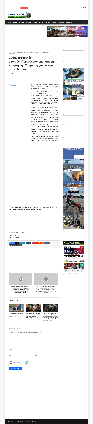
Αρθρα (54, 22)
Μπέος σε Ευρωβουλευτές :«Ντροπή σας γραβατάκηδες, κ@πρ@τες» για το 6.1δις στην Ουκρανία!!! (49, 7)
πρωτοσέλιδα (71, 273)
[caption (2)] (73, 78)
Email (10, 355)
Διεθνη (15, 52)
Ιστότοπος (36, 355)
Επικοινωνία (69, 22)
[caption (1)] (73, 170)
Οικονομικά (29, 22)
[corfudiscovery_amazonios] (77, 31)
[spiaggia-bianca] (57, 31)
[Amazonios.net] (19, 15)
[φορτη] (73, 101)
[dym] (73, 244)
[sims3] (73, 228)
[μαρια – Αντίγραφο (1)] (73, 115)
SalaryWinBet (61, 22)
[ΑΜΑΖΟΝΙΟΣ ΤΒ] (73, 50)
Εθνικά (35, 22)
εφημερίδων (77, 273)
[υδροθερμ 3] (73, 124)
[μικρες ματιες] (73, 275)
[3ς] (73, 230)
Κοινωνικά (22, 22)
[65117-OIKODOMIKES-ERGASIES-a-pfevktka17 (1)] (73, 186)
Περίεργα (41, 22)
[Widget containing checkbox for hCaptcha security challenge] (19, 362)
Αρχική (9, 22)
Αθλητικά (48, 22)
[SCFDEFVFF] (73, 158)
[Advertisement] (46, 3)
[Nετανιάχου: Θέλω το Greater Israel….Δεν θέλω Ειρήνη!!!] (16, 308)
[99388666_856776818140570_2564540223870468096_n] (73, 214)
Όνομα (10, 349)
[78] (73, 100)
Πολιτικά (15, 22)
